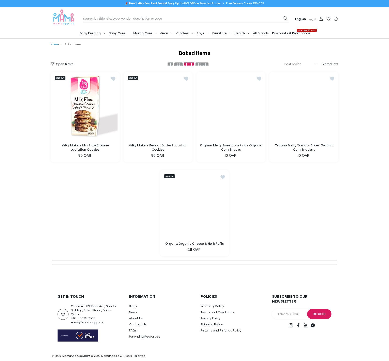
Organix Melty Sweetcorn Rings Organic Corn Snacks (231, 147)
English (300, 19)
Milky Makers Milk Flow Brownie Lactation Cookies (85, 147)
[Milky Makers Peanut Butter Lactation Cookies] (158, 106)
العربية (312, 19)
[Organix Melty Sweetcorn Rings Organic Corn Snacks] (231, 106)
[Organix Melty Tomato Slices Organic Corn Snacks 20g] (303, 106)
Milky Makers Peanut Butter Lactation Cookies (158, 147)
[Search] (285, 18)
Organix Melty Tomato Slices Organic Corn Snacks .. (304, 147)
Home (55, 44)
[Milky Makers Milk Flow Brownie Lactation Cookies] (85, 106)
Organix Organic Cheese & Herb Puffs (194, 243)
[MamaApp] (64, 18)
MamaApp (69, 356)
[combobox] (186, 18)
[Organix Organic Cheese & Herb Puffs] (194, 204)
